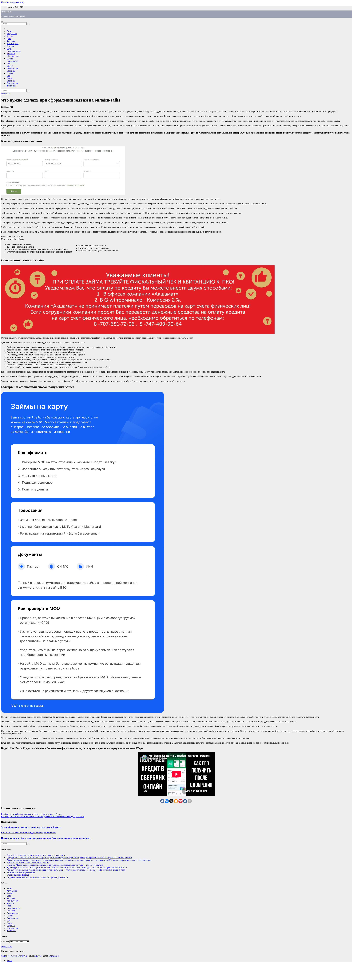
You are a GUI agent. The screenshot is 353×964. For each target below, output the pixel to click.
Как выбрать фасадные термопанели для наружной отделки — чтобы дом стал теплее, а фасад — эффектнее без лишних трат (66, 870)
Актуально (12, 33)
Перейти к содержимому (12, 2)
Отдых (10, 58)
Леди (9, 48)
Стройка (11, 71)
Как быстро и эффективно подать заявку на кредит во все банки (31, 814)
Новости (11, 53)
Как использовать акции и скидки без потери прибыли (28, 832)
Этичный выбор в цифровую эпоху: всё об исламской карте (31, 827)
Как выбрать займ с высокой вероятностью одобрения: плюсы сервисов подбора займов (42, 816)
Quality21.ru (6, 11)
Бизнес (10, 36)
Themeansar (54, 956)
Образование (13, 56)
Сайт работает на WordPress (14, 956)
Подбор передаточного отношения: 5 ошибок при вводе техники (37, 877)
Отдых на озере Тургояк (18, 875)
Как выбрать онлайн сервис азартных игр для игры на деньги (36, 855)
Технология (12, 68)
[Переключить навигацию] (2, 21)
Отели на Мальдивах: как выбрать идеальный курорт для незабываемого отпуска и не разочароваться (55, 865)
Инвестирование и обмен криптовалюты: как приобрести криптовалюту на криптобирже (46, 838)
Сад (8, 63)
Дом (9, 38)
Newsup (38, 956)
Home (9, 960)
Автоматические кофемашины (21, 872)
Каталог (10, 46)
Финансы (11, 86)
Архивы (5, 941)
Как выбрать (12, 43)
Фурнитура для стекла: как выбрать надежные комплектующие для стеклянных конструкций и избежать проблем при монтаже (67, 867)
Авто (9, 31)
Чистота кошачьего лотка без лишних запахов (28, 862)
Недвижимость (14, 51)
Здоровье (11, 41)
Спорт (10, 66)
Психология (12, 61)
